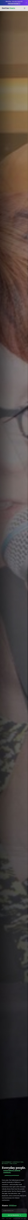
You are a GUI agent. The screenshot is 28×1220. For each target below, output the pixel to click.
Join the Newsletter (13, 1215)
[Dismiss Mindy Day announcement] (26, 3)
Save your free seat (13, 3)
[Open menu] (24, 8)
